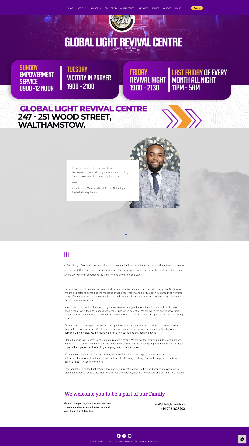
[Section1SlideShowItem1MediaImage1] (123, 234)
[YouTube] (130, 436)
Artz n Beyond (153, 441)
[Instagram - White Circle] (124, 436)
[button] (197, 8)
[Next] (242, 184)
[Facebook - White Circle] (119, 436)
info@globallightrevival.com (170, 404)
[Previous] (6, 184)
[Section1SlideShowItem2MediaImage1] (126, 234)
